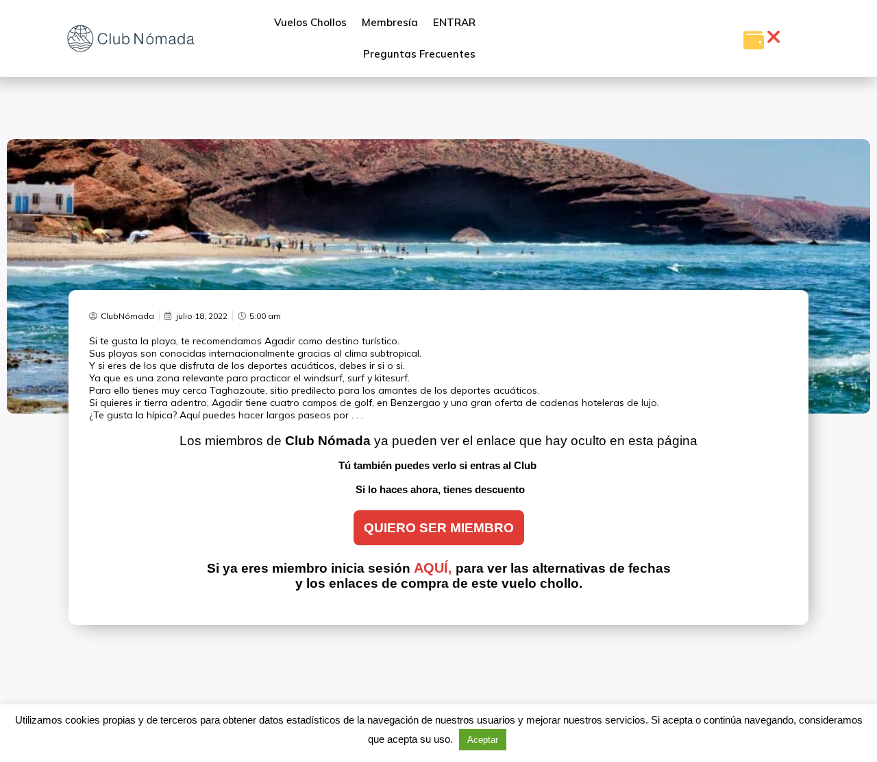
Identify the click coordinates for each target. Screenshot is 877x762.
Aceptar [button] (482, 740)
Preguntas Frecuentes (419, 53)
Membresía (390, 22)
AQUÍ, (433, 567)
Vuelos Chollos (310, 22)
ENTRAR (454, 22)
